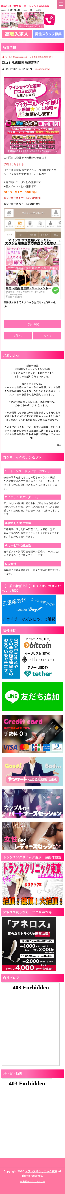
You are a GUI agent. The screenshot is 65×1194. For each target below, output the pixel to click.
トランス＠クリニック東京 (41, 1171)
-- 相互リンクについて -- (32, 1181)
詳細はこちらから (14, 164)
